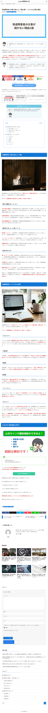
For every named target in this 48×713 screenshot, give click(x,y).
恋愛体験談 (7, 696)
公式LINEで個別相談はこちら (24, 473)
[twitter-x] (18, 534)
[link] (16, 534)
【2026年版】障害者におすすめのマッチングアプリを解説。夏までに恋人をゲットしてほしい (22, 661)
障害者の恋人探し (8, 690)
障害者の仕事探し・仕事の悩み (11, 11)
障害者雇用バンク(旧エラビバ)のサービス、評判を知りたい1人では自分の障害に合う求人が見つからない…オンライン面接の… (30, 100)
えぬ (8, 536)
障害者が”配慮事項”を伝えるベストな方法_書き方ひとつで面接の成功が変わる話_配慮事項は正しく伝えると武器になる (23, 658)
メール (5, 616)
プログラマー (11, 136)
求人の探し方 (7, 685)
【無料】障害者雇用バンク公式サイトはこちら (24, 85)
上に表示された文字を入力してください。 (11, 630)
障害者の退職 (7, 688)
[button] (5, 513)
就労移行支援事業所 (8, 680)
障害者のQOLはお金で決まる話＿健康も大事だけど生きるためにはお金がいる (18, 663)
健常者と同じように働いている (14, 130)
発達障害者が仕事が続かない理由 (13, 126)
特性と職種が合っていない (13, 128)
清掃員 (10, 139)
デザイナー (11, 144)
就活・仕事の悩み (8, 683)
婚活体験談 (7, 693)
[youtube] (20, 534)
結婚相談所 (7, 698)
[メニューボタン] (1, 1)
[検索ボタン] (46, 1)
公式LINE (33, 109)
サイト (4, 620)
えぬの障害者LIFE (24, 1)
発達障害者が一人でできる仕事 (13, 134)
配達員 (10, 141)
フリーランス (11, 142)
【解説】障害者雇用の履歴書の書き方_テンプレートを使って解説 (16, 666)
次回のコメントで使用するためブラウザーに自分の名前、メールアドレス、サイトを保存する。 (22, 625)
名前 (4, 611)
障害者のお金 (7, 675)
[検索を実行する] (45, 703)
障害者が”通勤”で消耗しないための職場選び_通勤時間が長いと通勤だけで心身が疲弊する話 (21, 654)
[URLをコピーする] (42, 513)
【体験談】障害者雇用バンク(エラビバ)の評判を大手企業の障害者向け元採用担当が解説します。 (30, 96)
